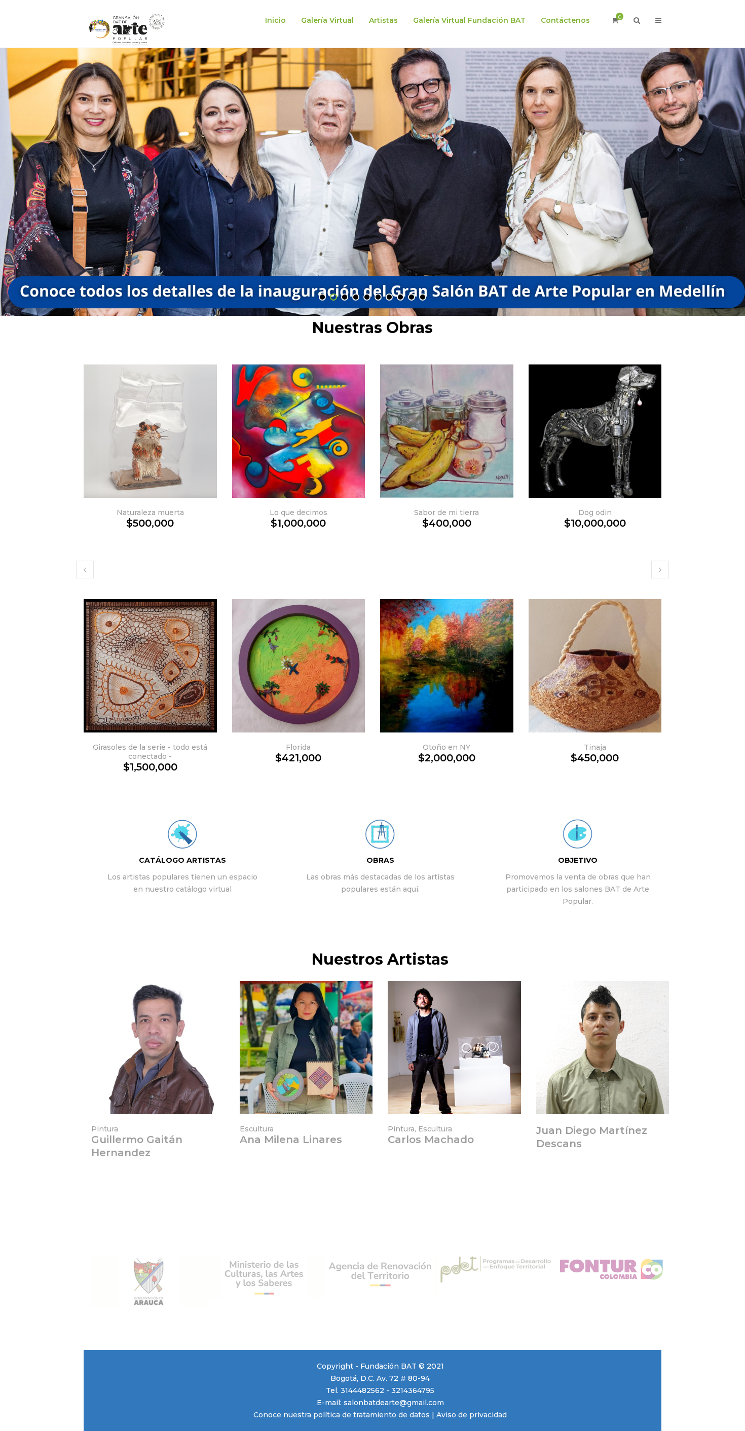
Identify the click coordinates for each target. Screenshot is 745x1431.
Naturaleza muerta (150, 512)
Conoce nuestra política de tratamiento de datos (341, 1414)
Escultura (257, 1128)
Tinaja (595, 747)
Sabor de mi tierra (446, 512)
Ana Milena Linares (291, 1139)
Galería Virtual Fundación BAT (469, 20)
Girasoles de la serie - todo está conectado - (150, 752)
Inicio (275, 20)
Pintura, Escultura (420, 1128)
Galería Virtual (327, 20)
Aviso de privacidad (471, 1414)
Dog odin (595, 512)
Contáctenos (565, 20)
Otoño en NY (446, 747)
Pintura (104, 1128)
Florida (298, 747)
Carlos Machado (431, 1139)
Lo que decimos (298, 512)
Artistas (383, 20)
